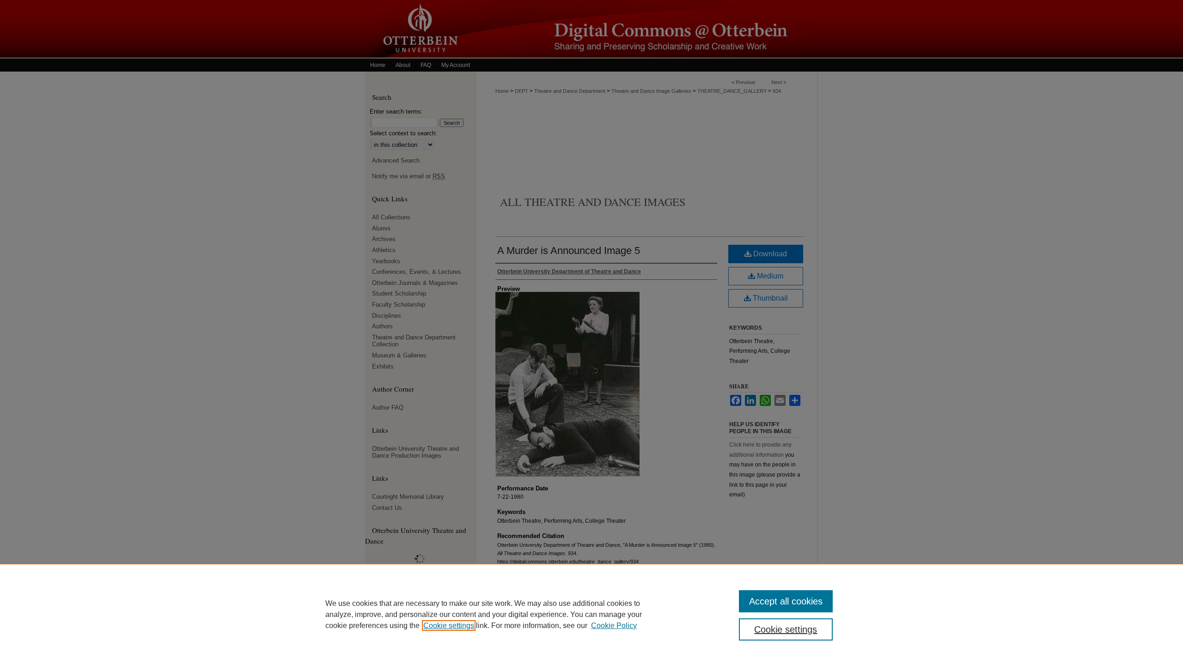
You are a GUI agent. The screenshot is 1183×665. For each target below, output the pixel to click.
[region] (591, 614)
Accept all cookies (786, 601)
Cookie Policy (614, 625)
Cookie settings (448, 625)
